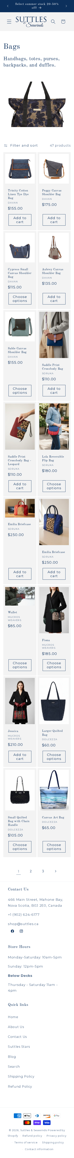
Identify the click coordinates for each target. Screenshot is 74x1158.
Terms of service (26, 1142)
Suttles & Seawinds (33, 1130)
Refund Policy (20, 1086)
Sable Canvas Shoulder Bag (17, 350)
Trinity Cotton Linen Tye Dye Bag (18, 194)
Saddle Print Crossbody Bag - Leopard (19, 460)
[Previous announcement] (7, 6)
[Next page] (55, 871)
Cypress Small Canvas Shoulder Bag (19, 273)
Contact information (39, 1149)
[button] (9, 22)
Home (13, 1017)
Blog (12, 1057)
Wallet (12, 612)
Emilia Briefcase (19, 524)
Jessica (13, 731)
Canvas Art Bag (53, 817)
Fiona (46, 640)
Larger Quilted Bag (52, 733)
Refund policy (32, 1135)
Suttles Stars (19, 1047)
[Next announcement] (66, 6)
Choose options (20, 299)
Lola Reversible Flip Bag (53, 458)
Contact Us (17, 1037)
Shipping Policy (21, 1076)
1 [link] (18, 871)
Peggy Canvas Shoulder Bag (52, 192)
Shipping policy (53, 1142)
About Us (16, 1027)
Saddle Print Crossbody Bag (52, 367)
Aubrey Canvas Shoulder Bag (53, 271)
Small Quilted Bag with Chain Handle (19, 821)
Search (14, 1066)
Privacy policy (56, 1135)
